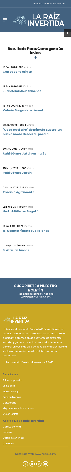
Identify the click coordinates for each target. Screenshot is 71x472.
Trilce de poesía (12, 380)
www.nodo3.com (45, 454)
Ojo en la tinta (10, 414)
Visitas (25, 67)
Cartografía (9, 402)
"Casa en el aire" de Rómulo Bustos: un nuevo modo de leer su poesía (32, 132)
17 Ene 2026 (10, 86)
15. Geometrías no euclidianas (26, 231)
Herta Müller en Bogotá (21, 211)
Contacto (8, 443)
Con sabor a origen (17, 72)
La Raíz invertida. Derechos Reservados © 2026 (28, 362)
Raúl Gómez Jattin (17, 173)
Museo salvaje (11, 391)
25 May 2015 (10, 168)
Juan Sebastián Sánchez (22, 91)
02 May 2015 (10, 187)
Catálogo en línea (13, 438)
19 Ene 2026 (10, 67)
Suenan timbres (12, 397)
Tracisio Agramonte (18, 192)
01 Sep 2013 (10, 245)
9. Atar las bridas (16, 250)
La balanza (9, 386)
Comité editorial (12, 426)
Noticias (7, 432)
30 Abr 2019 (10, 125)
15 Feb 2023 (10, 105)
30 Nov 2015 (10, 148)
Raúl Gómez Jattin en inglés (24, 153)
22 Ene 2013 (10, 207)
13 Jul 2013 (9, 226)
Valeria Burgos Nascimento (24, 110)
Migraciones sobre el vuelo (18, 408)
